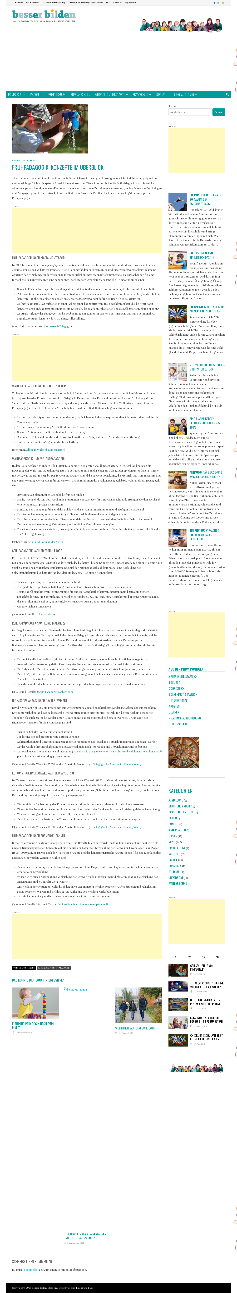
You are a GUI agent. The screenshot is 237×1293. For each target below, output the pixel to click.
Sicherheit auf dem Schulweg (135, 1028)
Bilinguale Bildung (183, 94)
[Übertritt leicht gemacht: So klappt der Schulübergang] (177, 202)
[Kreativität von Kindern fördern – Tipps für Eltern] (178, 1018)
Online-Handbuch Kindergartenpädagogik (83, 904)
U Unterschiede (178, 724)
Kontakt (117, 2)
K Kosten (174, 706)
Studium (173, 871)
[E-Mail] (223, 2)
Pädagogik (63, 968)
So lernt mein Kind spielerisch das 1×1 (202, 255)
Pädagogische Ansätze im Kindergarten (116, 764)
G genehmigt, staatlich (182, 694)
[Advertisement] (118, 67)
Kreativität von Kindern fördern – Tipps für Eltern (206, 1020)
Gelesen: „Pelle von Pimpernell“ (201, 967)
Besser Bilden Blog (180, 812)
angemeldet (31, 1269)
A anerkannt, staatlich (183, 676)
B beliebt (174, 682)
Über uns (18, 2)
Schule (173, 859)
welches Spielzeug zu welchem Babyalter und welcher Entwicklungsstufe (117, 751)
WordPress (77, 1287)
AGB (108, 2)
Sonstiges (175, 865)
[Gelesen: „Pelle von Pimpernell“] (178, 966)
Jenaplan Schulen (80, 94)
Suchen (172, 106)
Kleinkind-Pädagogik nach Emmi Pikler (33, 1025)
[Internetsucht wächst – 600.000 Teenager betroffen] (177, 538)
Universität (175, 877)
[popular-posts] (175, 957)
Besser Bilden (39, 1287)
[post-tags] (218, 957)
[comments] (204, 957)
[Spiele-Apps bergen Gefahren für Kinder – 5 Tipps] (177, 426)
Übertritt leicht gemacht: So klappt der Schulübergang (206, 199)
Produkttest (176, 847)
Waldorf (34, 94)
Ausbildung (175, 800)
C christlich (176, 688)
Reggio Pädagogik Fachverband (55, 692)
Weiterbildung (177, 883)
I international (177, 700)
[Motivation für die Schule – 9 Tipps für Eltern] (177, 372)
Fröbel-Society (45, 614)
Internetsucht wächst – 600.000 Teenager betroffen (205, 534)
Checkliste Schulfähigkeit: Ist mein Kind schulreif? (207, 308)
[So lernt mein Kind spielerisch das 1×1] (177, 260)
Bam (90, 1287)
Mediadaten (32, 2)
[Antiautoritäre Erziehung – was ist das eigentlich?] (177, 480)
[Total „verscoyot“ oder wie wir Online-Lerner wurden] (178, 983)
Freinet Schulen (56, 94)
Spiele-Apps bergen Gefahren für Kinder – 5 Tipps (205, 423)
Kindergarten (20, 160)
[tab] (175, 957)
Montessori (14, 94)
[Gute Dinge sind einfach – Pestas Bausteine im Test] (178, 1000)
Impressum (131, 2)
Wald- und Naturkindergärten (45, 542)
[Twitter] (219, 2)
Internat (160, 94)
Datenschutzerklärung (53, 2)
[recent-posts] (190, 957)
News (33, 160)
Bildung (173, 818)
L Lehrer (173, 712)
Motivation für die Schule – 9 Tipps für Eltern (207, 366)
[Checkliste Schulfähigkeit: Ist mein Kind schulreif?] (177, 314)
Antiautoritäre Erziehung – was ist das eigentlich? (207, 474)
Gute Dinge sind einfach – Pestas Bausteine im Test (205, 1002)
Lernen (172, 836)
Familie (172, 824)
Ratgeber (174, 853)
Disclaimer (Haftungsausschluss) (86, 2)
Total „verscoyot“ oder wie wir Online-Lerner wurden (207, 985)
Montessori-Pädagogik (57, 326)
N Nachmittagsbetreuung (184, 718)
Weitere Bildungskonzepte (110, 94)
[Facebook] (215, 2)
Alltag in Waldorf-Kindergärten (45, 449)
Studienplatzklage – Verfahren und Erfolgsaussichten (85, 1236)
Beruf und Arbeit (179, 806)
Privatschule (140, 94)
